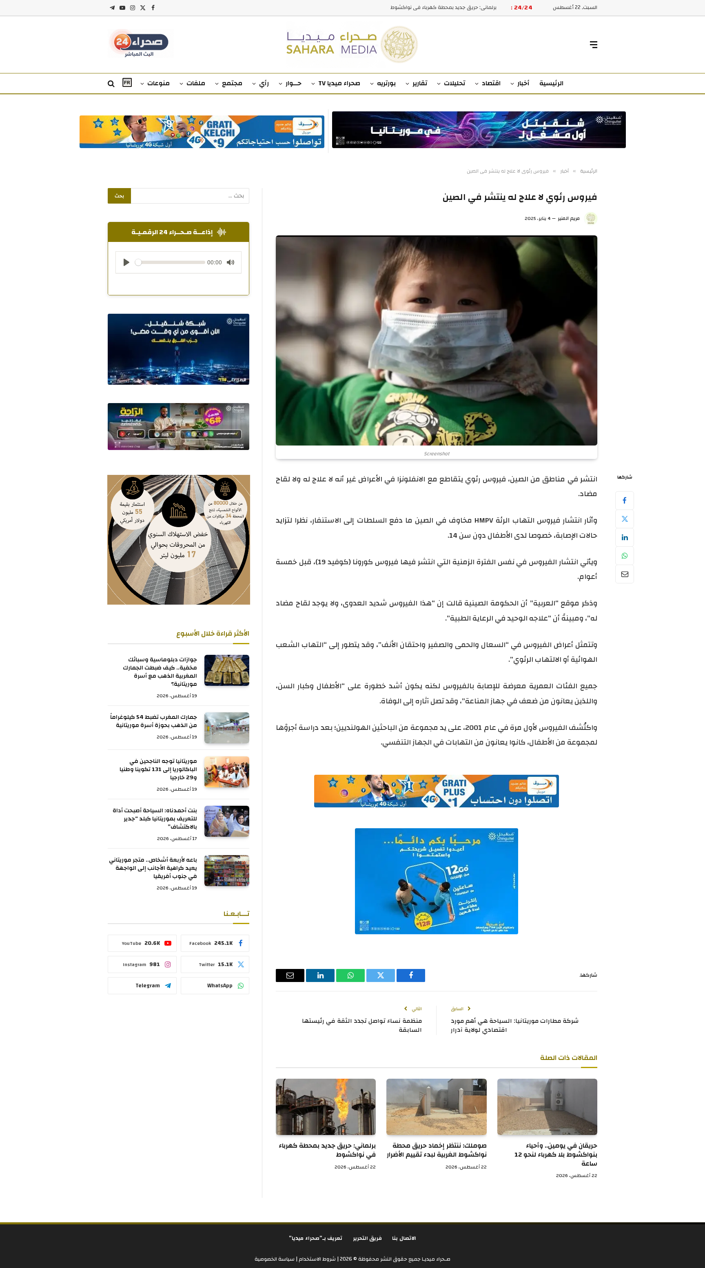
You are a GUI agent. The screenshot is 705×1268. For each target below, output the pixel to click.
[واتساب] (624, 555)
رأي (264, 83)
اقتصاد (491, 83)
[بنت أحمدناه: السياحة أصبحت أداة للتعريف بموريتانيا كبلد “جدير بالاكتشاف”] (226, 821)
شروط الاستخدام (316, 1259)
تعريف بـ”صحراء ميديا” (316, 1238)
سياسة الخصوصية (275, 1259)
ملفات (195, 83)
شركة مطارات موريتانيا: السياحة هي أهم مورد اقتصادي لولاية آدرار (515, 1025)
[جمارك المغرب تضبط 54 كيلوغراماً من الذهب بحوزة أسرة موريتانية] (226, 727)
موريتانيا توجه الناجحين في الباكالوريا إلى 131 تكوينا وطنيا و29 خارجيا (158, 769)
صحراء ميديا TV (339, 83)
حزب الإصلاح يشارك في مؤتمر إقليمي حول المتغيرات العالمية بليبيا (422, 7)
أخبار (523, 83)
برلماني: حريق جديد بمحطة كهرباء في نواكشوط (327, 1150)
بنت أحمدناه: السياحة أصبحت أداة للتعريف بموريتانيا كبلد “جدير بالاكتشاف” (155, 819)
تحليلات (454, 83)
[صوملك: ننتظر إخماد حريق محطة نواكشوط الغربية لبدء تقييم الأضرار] (436, 1107)
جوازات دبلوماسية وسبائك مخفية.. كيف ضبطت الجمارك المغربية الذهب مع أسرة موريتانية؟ (160, 672)
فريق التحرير (367, 1238)
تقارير (419, 83)
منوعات (158, 83)
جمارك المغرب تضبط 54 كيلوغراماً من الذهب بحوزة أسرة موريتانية (153, 721)
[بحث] (112, 84)
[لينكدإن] (624, 537)
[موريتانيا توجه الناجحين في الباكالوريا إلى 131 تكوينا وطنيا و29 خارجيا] (226, 771)
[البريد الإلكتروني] (624, 573)
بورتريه (386, 83)
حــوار (294, 83)
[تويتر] (624, 518)
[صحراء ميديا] (352, 44)
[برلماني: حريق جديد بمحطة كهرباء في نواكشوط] (326, 1107)
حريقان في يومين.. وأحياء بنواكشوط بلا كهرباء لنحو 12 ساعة (555, 1155)
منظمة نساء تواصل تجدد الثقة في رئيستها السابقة (362, 1025)
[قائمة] (593, 44)
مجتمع (232, 83)
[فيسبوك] (624, 500)
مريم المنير (569, 218)
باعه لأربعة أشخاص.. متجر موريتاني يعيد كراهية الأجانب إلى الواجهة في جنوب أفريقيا (153, 868)
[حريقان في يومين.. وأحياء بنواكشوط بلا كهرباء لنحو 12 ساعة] (547, 1107)
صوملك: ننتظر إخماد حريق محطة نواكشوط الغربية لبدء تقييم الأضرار (436, 1150)
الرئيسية (551, 83)
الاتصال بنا (404, 1238)
